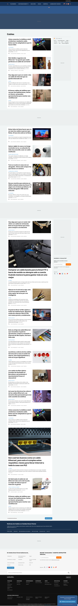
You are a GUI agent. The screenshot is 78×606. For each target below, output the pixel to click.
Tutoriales (20, 559)
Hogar (9, 81)
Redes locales (11, 64)
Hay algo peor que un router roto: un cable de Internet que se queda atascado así (19, 77)
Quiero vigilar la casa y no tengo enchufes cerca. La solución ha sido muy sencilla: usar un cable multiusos (19, 149)
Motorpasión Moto (48, 584)
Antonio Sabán (14, 491)
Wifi (30, 564)
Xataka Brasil (9, 598)
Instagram (66, 4)
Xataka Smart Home (9, 588)
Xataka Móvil (9, 584)
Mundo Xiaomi (9, 589)
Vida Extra (18, 584)
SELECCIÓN (33, 4)
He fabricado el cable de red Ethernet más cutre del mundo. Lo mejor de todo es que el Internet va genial (19, 481)
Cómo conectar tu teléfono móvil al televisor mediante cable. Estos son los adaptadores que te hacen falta (19, 42)
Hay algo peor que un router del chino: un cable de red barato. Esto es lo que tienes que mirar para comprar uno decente (19, 224)
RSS (65, 273)
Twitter (70, 4)
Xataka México (10, 597)
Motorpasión (47, 582)
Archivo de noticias (13, 518)
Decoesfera (56, 584)
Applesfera (9, 585)
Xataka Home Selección (13, 154)
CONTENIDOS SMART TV (23, 4)
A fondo (10, 280)
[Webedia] (68, 1)
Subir (67, 577)
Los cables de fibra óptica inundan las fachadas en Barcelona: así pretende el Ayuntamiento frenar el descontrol (17, 374)
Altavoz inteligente (65, 43)
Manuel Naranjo (14, 70)
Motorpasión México (47, 597)
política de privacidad (55, 559)
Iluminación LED (42, 531)
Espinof (27, 584)
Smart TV (55, 43)
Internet (55, 41)
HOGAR (39, 4)
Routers (8, 564)
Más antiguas (49, 518)
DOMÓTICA (45, 4)
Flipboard (64, 4)
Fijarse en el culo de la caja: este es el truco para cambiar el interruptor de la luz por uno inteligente (19, 292)
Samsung (66, 41)
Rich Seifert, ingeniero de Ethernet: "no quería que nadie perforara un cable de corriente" (19, 60)
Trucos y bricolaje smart (13, 487)
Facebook (57, 273)
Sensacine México (29, 597)
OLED (62, 41)
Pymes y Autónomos (66, 585)
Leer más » (15, 51)
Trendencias (56, 582)
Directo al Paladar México (38, 597)
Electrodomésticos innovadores (24, 531)
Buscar (69, 573)
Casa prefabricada (61, 40)
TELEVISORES (13, 4)
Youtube (68, 4)
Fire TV (55, 40)
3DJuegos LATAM (20, 597)
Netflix (67, 40)
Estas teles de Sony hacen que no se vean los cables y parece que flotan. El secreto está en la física (20, 131)
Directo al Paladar (38, 582)
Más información (48, 604)
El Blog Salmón (66, 582)
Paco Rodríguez (14, 106)
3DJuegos (18, 582)
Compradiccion (57, 585)
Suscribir (68, 264)
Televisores (10, 47)
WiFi (59, 43)
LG (59, 41)
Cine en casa (20, 564)
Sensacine (28, 582)
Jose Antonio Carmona (15, 53)
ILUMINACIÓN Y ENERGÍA (55, 4)
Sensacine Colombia (28, 599)
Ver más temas (11, 567)
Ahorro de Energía (35, 531)
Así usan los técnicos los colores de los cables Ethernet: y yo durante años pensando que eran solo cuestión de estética (19, 394)
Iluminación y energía (13, 171)
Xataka (8, 582)
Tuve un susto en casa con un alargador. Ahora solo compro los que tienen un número (19, 167)
